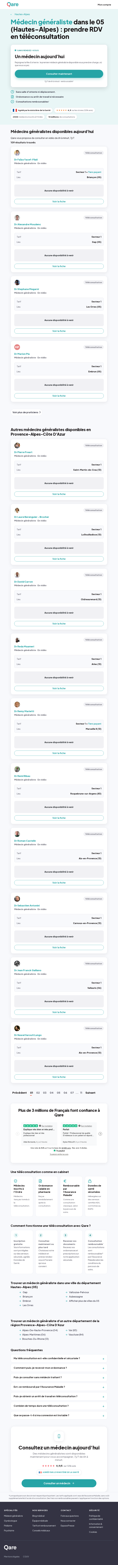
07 (72, 1092)
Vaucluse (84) (76, 1334)
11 (81, 1092)
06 (65, 1092)
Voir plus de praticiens (25, 412)
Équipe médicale (40, 1520)
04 (52, 1092)
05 (58, 1092)
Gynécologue (10, 1520)
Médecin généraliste (13, 1515)
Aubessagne (76, 1296)
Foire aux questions (70, 1515)
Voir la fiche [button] (59, 201)
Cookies (93, 1532)
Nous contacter (68, 1520)
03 (44, 1092)
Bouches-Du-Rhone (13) (35, 1338)
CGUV (26, 1556)
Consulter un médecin (57, 1483)
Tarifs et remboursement (44, 1525)
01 (31, 1092)
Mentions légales (12, 1556)
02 (38, 1092)
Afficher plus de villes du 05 (84, 1300)
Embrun (27, 1300)
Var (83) (73, 1330)
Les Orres (28, 1305)
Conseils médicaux (41, 1530)
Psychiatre (9, 1530)
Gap (25, 1292)
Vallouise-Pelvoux (79, 1292)
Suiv (90, 1092)
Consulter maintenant (59, 73)
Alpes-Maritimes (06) (33, 1334)
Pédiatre (8, 1525)
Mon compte (104, 4)
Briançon (28, 1296)
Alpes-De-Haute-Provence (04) (40, 1330)
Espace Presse (67, 1525)
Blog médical (38, 1515)
